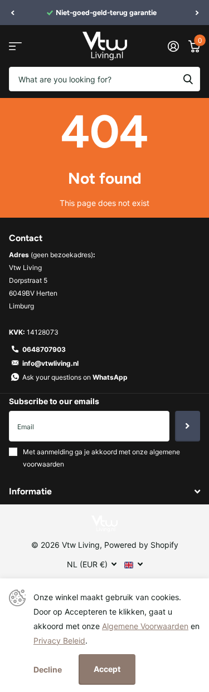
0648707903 (44, 349)
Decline (47, 669)
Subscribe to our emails (54, 401)
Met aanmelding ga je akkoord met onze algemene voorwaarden (101, 458)
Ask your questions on (75, 377)
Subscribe (187, 426)
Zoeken (188, 79)
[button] (12, 12)
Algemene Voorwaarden (145, 626)
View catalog (15, 46)
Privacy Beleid (59, 640)
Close (104, 491)
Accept (107, 669)
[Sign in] (173, 46)
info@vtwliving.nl (50, 363)
